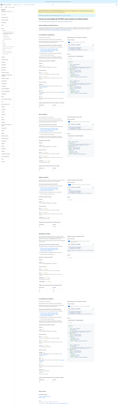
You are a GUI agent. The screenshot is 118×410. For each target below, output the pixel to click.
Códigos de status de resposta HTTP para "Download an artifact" (50, 285)
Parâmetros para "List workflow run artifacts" (47, 324)
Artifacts (13, 7)
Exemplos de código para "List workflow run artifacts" (76, 301)
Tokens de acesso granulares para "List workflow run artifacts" (50, 309)
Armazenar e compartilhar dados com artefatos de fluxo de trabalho (59, 29)
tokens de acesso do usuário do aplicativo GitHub (49, 48)
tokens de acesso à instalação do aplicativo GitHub (49, 50)
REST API (3, 9)
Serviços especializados (62, 403)
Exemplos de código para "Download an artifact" (75, 236)
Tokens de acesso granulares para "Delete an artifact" (48, 184)
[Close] (115, 1)
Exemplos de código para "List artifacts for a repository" (77, 37)
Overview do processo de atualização (87, 11)
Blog (67, 403)
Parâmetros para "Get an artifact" (44, 140)
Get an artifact (43, 114)
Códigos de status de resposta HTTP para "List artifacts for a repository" (51, 102)
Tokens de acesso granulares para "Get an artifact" (48, 124)
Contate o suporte (42, 397)
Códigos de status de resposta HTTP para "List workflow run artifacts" (51, 377)
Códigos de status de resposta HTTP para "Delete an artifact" (49, 222)
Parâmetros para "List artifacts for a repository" (47, 60)
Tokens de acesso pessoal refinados (46, 51)
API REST (6, 7)
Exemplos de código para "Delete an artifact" (75, 180)
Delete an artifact (43, 177)
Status (54, 403)
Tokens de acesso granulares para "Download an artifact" (49, 244)
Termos (47, 403)
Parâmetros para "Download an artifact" (46, 257)
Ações (10, 7)
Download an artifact (44, 233)
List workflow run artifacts (46, 299)
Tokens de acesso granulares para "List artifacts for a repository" (50, 45)
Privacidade (50, 403)
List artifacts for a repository (46, 35)
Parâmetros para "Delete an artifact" (45, 196)
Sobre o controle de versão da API (65, 15)
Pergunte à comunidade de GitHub (45, 396)
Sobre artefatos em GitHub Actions (48, 25)
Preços (57, 403)
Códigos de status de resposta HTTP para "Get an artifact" (49, 165)
